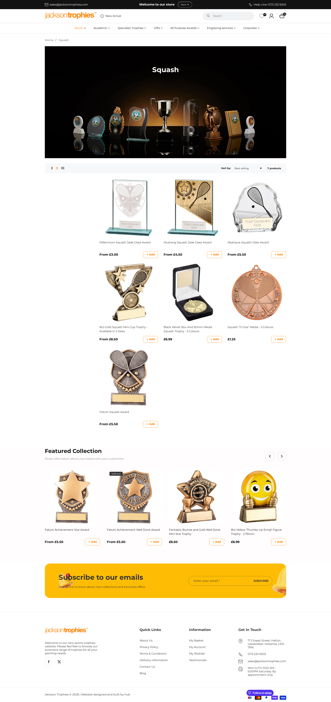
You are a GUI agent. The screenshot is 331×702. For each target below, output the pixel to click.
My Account (197, 647)
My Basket (196, 640)
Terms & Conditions (153, 653)
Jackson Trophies (57, 694)
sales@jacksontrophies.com (267, 661)
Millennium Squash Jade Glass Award (125, 242)
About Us (146, 640)
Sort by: (226, 168)
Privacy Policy (149, 647)
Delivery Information (154, 660)
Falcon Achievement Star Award (67, 529)
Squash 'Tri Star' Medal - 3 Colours (250, 327)
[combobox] (228, 16)
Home (49, 40)
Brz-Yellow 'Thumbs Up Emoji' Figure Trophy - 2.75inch (256, 532)
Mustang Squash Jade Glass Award (188, 242)
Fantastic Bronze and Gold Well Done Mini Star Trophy (194, 532)
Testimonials (197, 660)
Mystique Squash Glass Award (248, 242)
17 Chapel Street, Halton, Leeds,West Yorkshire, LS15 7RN (266, 644)
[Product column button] (52, 168)
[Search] (208, 16)
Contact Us (147, 666)
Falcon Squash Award (114, 412)
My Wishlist (197, 653)
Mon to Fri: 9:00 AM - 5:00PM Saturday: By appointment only (262, 671)
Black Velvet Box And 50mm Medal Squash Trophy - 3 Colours (188, 329)
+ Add (150, 254)
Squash (64, 40)
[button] (78, 28)
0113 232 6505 (257, 654)
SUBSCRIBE (261, 580)
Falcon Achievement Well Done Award (133, 529)
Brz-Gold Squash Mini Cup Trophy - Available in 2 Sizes (123, 329)
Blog (143, 673)
